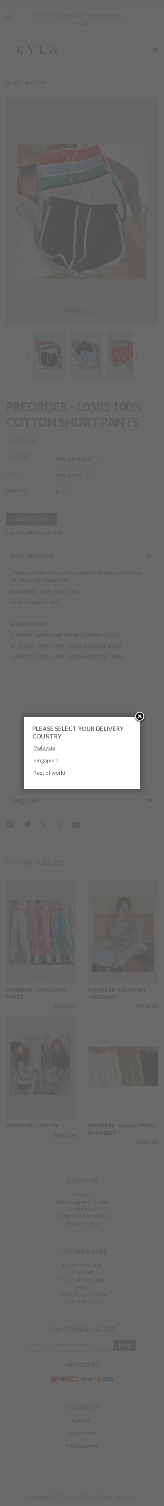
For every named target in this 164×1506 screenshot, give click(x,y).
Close (140, 717)
